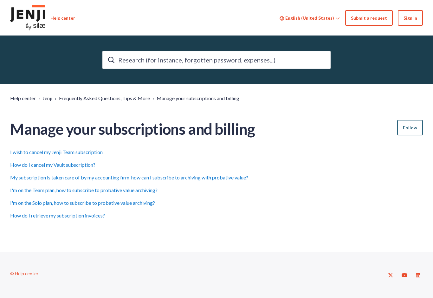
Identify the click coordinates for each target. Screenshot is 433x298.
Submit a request (369, 18)
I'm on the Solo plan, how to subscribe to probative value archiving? (82, 203)
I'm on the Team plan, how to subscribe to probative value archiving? (84, 190)
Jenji (47, 98)
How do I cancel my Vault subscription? (52, 165)
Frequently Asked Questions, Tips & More (104, 98)
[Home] (27, 17)
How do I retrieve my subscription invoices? (57, 215)
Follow (410, 127)
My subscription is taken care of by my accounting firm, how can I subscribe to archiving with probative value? (129, 177)
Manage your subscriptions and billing (198, 98)
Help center (23, 98)
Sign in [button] (410, 18)
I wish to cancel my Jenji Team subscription (56, 152)
